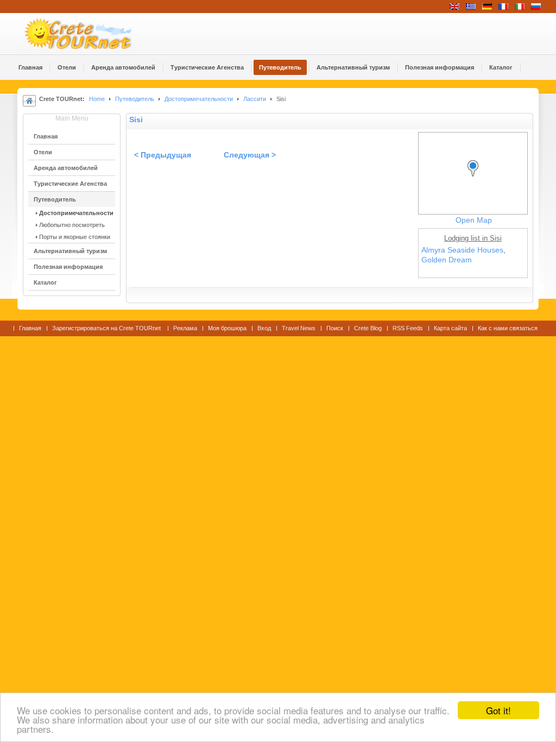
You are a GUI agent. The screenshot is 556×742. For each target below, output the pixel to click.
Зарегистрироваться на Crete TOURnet (107, 328)
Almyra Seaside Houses (462, 250)
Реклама (185, 328)
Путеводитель (134, 99)
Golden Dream (446, 260)
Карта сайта (450, 328)
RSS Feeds (408, 328)
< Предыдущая (162, 155)
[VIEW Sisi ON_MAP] (475, 178)
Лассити (254, 99)
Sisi (136, 120)
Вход (264, 328)
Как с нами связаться (508, 328)
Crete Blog (368, 328)
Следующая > (250, 155)
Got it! (498, 710)
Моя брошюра (227, 328)
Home (97, 99)
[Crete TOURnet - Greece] (91, 34)
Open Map (474, 220)
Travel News (298, 328)
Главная (30, 328)
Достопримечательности (200, 99)
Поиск (334, 328)
